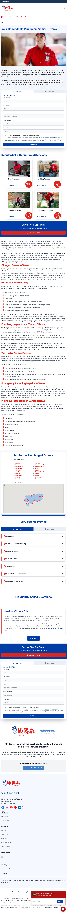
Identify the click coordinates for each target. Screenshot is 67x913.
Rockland (37, 479)
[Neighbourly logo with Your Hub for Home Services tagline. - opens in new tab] (48, 731)
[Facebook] (2, 807)
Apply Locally (5, 846)
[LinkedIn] (19, 807)
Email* (4, 113)
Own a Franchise (6, 842)
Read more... (18, 482)
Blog (2, 857)
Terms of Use (16, 892)
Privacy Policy (27, 892)
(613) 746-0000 (11, 793)
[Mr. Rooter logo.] (23, 731)
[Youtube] (11, 807)
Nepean (37, 470)
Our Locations (6, 861)
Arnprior (18, 463)
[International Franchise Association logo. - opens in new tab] (4, 874)
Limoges (18, 477)
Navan (37, 468)
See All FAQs (33, 638)
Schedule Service (34, 233)
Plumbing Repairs (43, 179)
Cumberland (19, 468)
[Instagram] (7, 807)
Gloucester (18, 470)
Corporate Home (7, 869)
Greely (17, 472)
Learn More (11, 185)
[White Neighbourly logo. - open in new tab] (5, 1)
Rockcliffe (38, 477)
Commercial (50, 91)
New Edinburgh (39, 472)
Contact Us (5, 838)
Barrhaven (18, 465)
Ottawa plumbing (29, 243)
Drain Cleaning (13, 179)
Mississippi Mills (40, 466)
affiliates (47, 137)
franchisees (54, 137)
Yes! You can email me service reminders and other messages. (22, 135)
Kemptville (18, 475)
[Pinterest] (15, 807)
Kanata (17, 473)
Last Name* (6, 105)
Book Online (33, 144)
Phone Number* (7, 120)
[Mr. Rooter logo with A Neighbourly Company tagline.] (33, 783)
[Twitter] (23, 807)
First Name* (6, 97)
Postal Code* (6, 128)
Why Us (3, 831)
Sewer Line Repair (15, 210)
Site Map (4, 865)
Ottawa (37, 475)
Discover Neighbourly (32, 768)
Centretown (19, 466)
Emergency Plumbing (45, 210)
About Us (4, 834)
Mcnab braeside (39, 465)
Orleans (37, 473)
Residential (18, 91)
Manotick (37, 463)
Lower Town (19, 479)
